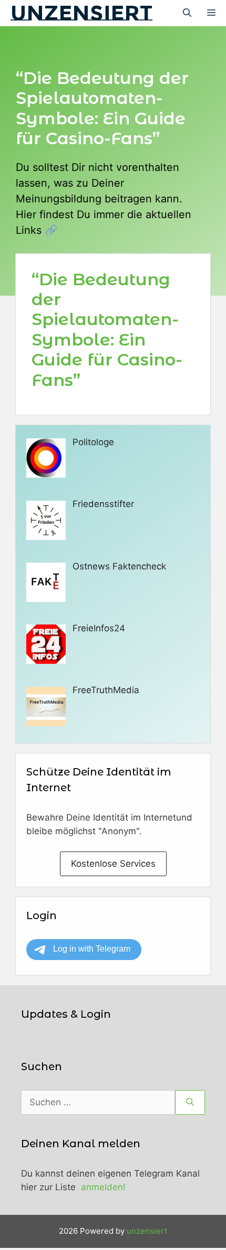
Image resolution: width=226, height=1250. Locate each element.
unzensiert (81, 13)
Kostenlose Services (113, 863)
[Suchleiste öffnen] (187, 13)
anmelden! (103, 1187)
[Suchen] (190, 1102)
